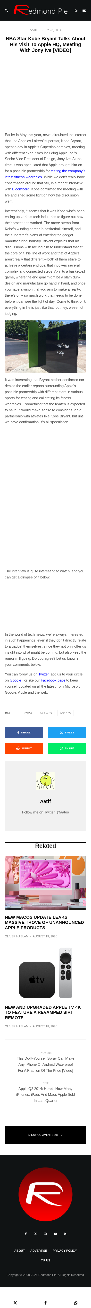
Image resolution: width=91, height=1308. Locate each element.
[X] (35, 1234)
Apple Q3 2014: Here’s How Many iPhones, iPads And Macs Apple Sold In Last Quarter (45, 1092)
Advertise (38, 1250)
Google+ (16, 680)
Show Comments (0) (43, 1134)
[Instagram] (45, 1234)
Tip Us (45, 1260)
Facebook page (53, 680)
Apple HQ (46, 713)
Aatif (34, 30)
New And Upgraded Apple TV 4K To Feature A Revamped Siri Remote (43, 1012)
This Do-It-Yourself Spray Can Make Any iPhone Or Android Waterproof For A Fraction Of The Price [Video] (45, 1061)
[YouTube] (55, 1234)
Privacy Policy (65, 1250)
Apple (29, 713)
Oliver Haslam (16, 936)
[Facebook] (25, 1234)
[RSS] (65, 1234)
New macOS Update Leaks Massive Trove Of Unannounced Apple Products (44, 922)
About (19, 1250)
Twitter (43, 674)
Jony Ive (66, 713)
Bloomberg (20, 189)
